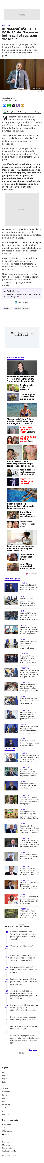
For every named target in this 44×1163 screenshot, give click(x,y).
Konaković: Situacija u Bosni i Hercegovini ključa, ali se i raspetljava (29, 743)
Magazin (5, 1098)
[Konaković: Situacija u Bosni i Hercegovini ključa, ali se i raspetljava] (11, 742)
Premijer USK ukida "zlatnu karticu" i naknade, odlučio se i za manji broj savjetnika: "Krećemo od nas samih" (29, 829)
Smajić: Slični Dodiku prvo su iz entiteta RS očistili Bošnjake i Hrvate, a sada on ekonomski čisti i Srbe (29, 843)
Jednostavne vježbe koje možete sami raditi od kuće (23, 1027)
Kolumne (5, 1114)
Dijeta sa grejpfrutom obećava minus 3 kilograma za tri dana (23, 1018)
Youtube (7, 1134)
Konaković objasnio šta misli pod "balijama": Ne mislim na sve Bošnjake (29, 587)
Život (4, 1108)
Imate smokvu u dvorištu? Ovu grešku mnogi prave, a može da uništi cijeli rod (23, 981)
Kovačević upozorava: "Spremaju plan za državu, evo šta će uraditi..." (29, 786)
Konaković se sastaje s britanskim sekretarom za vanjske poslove (29, 701)
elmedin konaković (22, 308)
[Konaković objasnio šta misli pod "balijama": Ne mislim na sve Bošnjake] (11, 587)
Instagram (8, 1131)
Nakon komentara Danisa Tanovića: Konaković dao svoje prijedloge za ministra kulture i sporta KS (29, 758)
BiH (22, 597)
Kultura (4, 1101)
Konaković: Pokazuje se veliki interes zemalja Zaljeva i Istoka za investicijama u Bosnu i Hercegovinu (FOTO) (29, 659)
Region (4, 1079)
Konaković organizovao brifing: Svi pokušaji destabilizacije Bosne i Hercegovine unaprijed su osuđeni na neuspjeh (29, 687)
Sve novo (33, 1050)
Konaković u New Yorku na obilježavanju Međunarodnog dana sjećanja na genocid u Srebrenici (29, 729)
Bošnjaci (7, 308)
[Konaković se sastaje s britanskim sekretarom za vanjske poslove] (11, 700)
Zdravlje (5, 1088)
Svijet (23, 625)
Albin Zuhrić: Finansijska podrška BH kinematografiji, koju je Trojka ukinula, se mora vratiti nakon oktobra (29, 885)
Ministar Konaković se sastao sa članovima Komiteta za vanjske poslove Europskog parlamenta (28, 602)
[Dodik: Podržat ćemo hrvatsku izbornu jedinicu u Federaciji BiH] (11, 856)
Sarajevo (5, 1095)
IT (3, 1111)
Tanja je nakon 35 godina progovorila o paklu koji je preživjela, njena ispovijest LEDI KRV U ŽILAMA (23, 994)
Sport (4, 1085)
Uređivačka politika (9, 1151)
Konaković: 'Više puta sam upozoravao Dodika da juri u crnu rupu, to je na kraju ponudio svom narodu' (29, 673)
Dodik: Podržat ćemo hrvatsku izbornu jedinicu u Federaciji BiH (29, 856)
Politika (6, 25)
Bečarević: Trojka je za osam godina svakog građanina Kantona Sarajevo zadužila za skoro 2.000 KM (24, 1039)
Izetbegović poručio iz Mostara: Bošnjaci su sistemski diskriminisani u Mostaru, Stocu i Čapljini (29, 815)
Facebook (8, 1124)
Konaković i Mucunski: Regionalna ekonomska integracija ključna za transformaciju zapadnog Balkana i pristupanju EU (29, 616)
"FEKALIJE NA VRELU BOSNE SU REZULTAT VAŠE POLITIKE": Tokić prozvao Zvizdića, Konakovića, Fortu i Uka (29, 914)
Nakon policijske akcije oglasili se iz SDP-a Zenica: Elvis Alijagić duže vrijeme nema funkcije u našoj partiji (29, 871)
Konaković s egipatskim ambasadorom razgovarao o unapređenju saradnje (28, 645)
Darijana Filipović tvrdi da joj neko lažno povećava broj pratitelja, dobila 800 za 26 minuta (29, 900)
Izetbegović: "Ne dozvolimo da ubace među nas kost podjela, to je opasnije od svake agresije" (29, 772)
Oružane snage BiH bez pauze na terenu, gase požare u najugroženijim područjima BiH (24, 1007)
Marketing (6, 1145)
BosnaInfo (11, 98)
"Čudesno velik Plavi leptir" (21, 946)
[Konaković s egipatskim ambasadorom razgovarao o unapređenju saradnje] (11, 644)
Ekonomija (26, 654)
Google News (23, 302)
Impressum (6, 1142)
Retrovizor (6, 1105)
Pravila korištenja (8, 1148)
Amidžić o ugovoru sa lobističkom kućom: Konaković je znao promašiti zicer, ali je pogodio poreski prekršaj (29, 715)
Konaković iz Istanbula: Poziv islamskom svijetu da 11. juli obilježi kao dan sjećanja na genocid (29, 630)
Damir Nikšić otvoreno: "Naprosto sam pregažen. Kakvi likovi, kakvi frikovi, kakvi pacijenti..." (29, 800)
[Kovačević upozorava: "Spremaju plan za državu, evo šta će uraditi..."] (11, 785)
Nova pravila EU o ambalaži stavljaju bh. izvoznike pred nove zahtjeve (24, 969)
